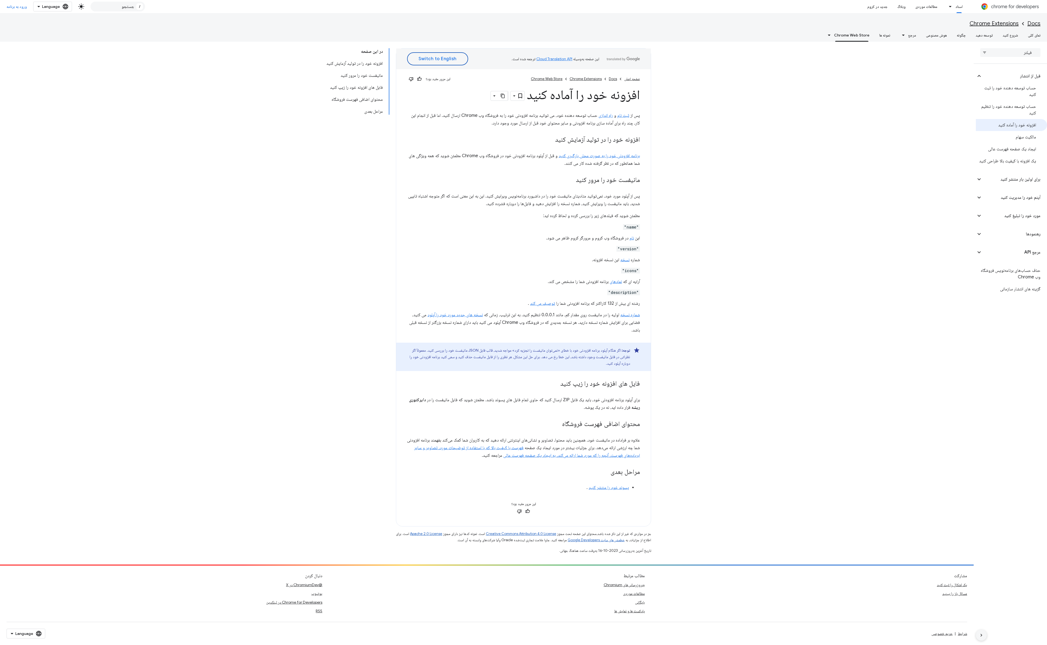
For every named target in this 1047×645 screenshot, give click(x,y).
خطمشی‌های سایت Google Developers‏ (596, 540)
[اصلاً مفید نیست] (411, 79)
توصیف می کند (542, 303)
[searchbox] (1010, 52)
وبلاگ (901, 6)
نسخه (625, 260)
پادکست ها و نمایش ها (629, 611)
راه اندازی (605, 115)
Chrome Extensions (994, 23)
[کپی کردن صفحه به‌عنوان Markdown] (503, 96)
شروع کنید (1010, 35)
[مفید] (419, 79)
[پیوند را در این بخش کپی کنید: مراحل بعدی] (605, 472)
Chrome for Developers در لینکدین (294, 602)
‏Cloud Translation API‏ (554, 58)
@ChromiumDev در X (304, 584)
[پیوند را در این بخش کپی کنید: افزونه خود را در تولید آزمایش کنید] (549, 140)
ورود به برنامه (17, 6)
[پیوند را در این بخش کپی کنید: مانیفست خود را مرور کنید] (570, 180)
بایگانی (640, 602)
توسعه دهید (984, 35)
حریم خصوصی (942, 633)
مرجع (912, 35)
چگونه (961, 35)
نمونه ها (884, 35)
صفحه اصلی (632, 79)
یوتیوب (316, 593)
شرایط (962, 633)
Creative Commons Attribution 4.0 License (521, 533)
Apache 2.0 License (426, 533)
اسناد (959, 6)
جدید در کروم (877, 6)
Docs (1033, 23)
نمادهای (616, 281)
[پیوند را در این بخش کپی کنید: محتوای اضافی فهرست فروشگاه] (556, 424)
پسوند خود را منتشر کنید (609, 487)
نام (632, 238)
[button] (1014, 76)
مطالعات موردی (926, 6)
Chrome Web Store (852, 35)
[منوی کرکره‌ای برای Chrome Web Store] (827, 35)
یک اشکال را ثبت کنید (952, 584)
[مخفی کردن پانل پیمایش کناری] (981, 635)
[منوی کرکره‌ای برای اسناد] (948, 6)
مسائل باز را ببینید (954, 593)
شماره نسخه (630, 315)
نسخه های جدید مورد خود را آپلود (455, 315)
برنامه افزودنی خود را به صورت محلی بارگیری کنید (599, 156)
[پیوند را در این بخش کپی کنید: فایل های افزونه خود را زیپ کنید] (554, 384)
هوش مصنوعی (936, 35)
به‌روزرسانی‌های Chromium (624, 584)
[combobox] (118, 6)
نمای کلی (1034, 35)
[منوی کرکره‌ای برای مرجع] (901, 35)
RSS (319, 611)
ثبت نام (623, 115)
